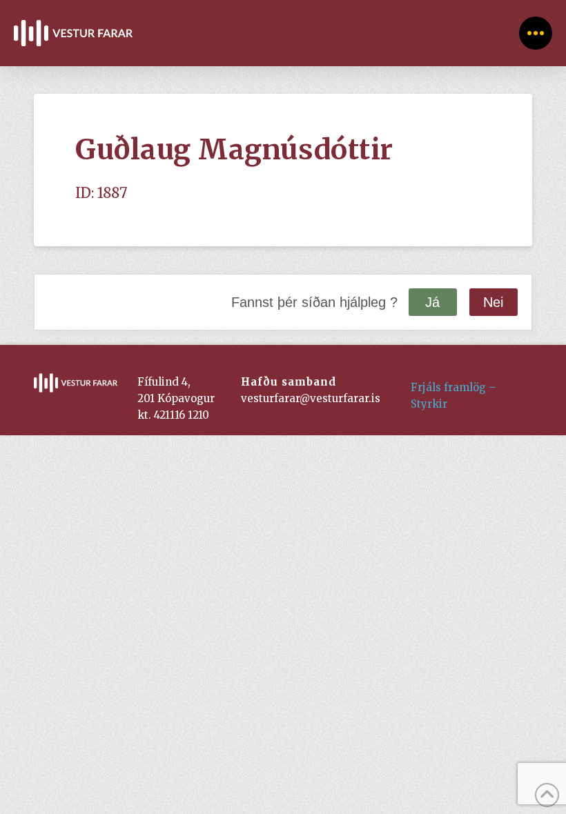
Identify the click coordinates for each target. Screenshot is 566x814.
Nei (493, 302)
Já (432, 302)
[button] (535, 33)
